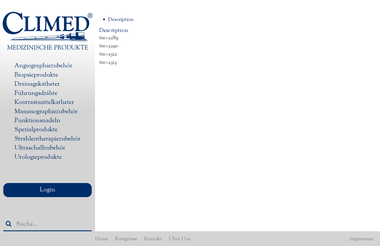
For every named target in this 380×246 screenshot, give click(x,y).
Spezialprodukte (36, 129)
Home (101, 239)
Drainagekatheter (37, 84)
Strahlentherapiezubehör (47, 139)
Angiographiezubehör (43, 65)
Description (120, 19)
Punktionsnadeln (37, 120)
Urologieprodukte (38, 157)
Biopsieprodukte (36, 75)
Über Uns (179, 239)
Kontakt (153, 239)
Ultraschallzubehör (40, 148)
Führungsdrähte (36, 93)
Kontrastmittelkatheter (44, 102)
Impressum (361, 239)
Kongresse (126, 239)
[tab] (242, 20)
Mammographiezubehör (46, 111)
